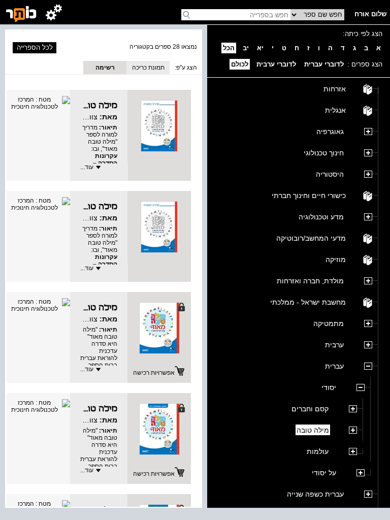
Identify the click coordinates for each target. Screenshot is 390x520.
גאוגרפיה (330, 131)
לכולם (239, 64)
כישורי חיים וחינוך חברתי (309, 195)
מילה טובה (313, 430)
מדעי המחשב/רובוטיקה (311, 238)
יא (260, 48)
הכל (229, 48)
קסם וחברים (310, 409)
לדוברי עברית (324, 64)
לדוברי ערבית (276, 64)
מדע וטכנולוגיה (321, 217)
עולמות (318, 451)
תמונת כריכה (148, 67)
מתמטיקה (328, 323)
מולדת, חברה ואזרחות (310, 281)
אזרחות (334, 89)
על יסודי (324, 473)
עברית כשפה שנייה (315, 494)
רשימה (105, 67)
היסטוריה (330, 174)
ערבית (334, 345)
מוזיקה (336, 259)
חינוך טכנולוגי (324, 153)
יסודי (328, 387)
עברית (334, 366)
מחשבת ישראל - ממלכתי (308, 302)
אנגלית (335, 110)
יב (246, 48)
